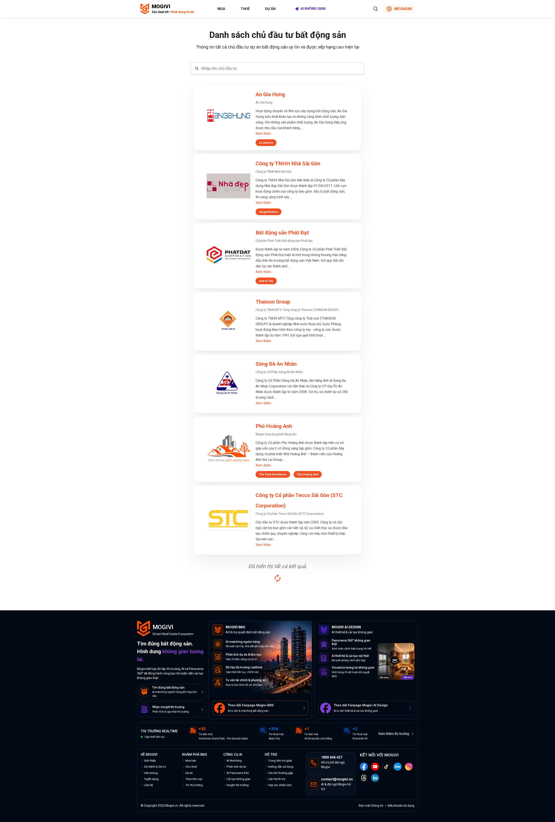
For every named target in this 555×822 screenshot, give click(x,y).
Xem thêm (263, 134)
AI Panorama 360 (238, 773)
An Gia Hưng (270, 94)
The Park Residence (273, 474)
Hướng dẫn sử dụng (280, 766)
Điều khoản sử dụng (401, 805)
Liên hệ (148, 785)
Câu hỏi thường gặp (280, 773)
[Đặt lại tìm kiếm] (277, 578)
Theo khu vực (193, 779)
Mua (221, 9)
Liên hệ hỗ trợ (276, 779)
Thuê (245, 9)
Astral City (266, 281)
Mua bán (190, 760)
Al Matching (234, 760)
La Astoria (266, 142)
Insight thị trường (238, 785)
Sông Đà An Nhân (276, 364)
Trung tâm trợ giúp (280, 760)
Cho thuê (191, 766)
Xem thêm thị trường (393, 734)
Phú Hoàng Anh (274, 426)
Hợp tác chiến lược (280, 785)
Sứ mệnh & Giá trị (155, 766)
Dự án (270, 9)
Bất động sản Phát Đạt (282, 233)
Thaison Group (273, 302)
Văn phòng (151, 773)
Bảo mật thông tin (371, 805)
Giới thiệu (150, 760)
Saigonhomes (268, 211)
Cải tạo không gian (238, 779)
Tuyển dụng (151, 779)
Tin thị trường (194, 785)
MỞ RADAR (403, 9)
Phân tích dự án (236, 766)
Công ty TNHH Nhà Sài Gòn (288, 164)
